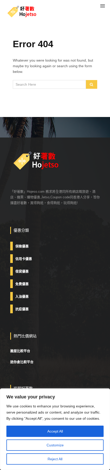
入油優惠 (22, 296)
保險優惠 (22, 246)
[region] (55, 429)
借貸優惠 (22, 271)
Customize (55, 445)
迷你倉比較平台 (22, 362)
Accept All (55, 431)
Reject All (55, 459)
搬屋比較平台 (20, 351)
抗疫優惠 (22, 309)
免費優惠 (22, 284)
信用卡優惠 (23, 259)
